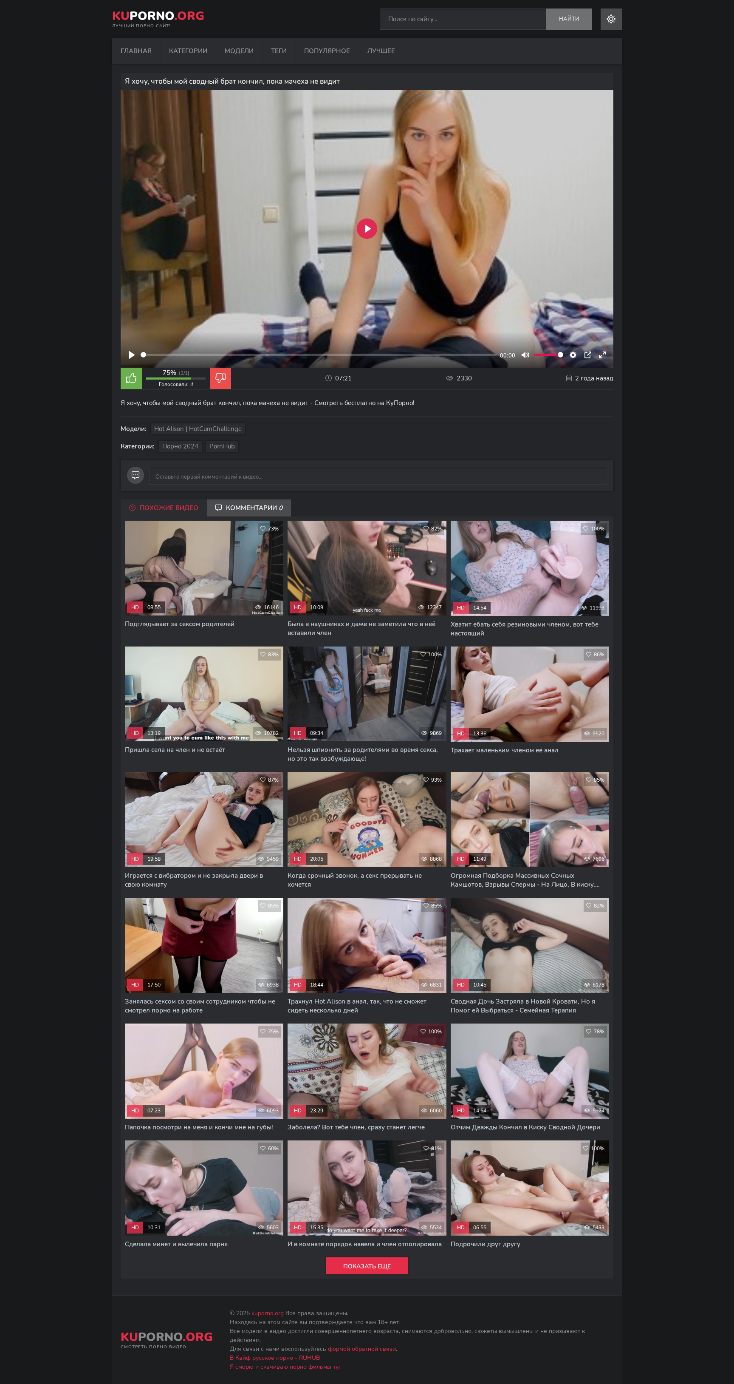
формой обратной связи (362, 1349)
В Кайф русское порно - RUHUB (275, 1358)
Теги (279, 51)
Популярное (327, 51)
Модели (239, 51)
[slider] (319, 355)
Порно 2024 (180, 446)
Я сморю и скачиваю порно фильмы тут (285, 1367)
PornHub (222, 446)
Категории (188, 51)
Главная (136, 51)
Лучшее (381, 51)
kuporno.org (267, 1313)
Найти (569, 19)
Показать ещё (367, 1266)
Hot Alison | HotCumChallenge (198, 429)
